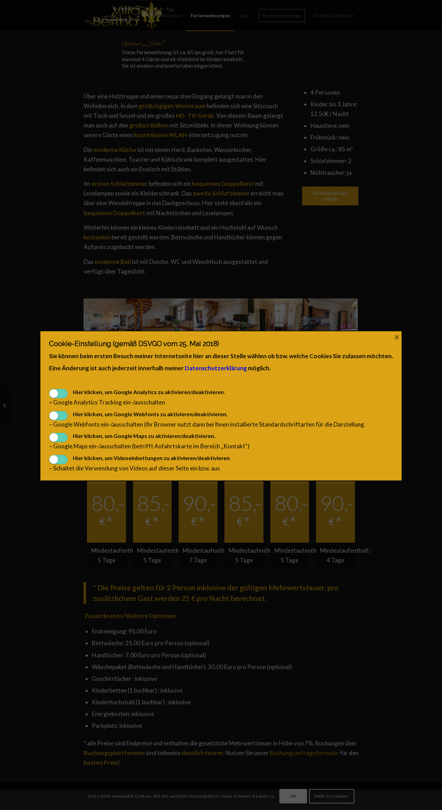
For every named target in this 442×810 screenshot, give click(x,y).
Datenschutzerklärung (216, 368)
